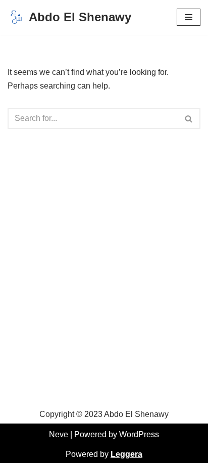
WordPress (139, 434)
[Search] (189, 118)
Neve (58, 434)
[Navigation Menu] (188, 17)
